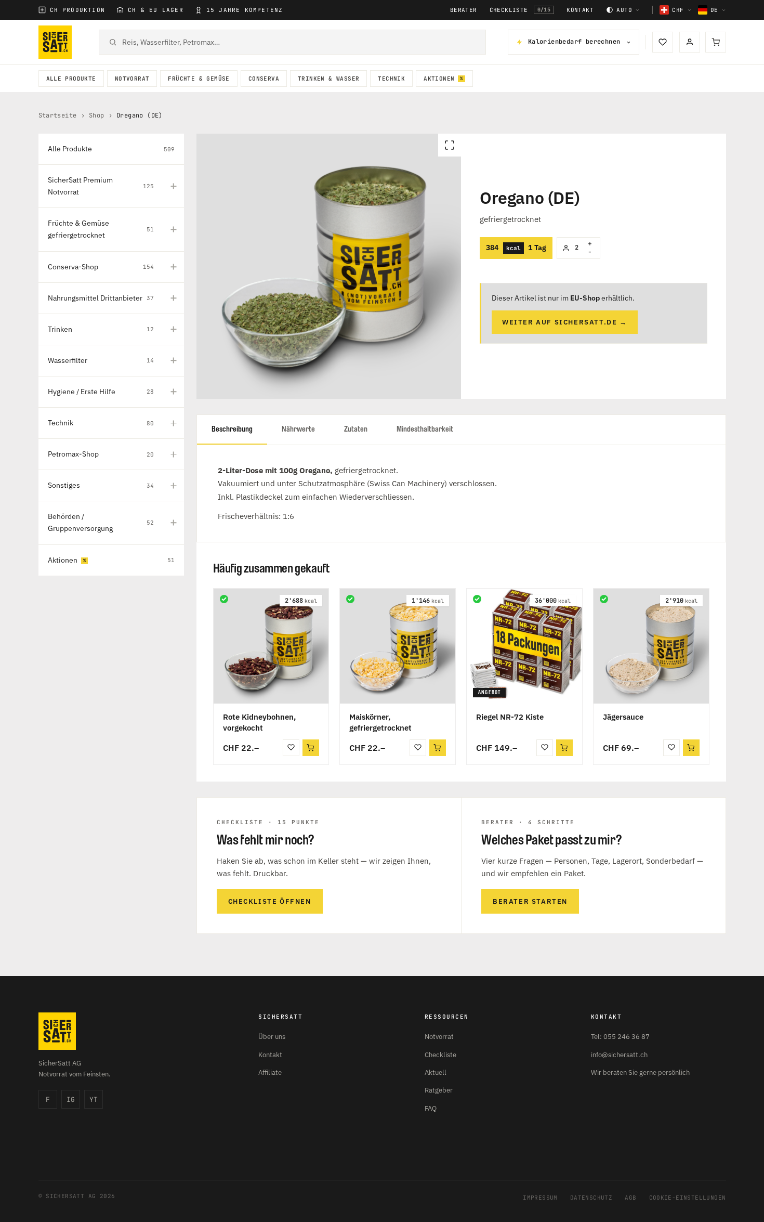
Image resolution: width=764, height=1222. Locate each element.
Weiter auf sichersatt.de (564, 322)
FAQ (431, 1108)
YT (93, 1099)
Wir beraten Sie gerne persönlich (640, 1072)
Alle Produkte (71, 78)
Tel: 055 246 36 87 (620, 1036)
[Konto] (689, 42)
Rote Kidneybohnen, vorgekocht (259, 722)
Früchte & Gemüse (198, 78)
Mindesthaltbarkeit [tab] (425, 429)
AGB (630, 1197)
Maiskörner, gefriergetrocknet (380, 722)
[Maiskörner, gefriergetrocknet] (397, 646)
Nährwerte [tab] (298, 429)
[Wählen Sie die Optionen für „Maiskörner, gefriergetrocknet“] (437, 747)
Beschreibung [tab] (232, 429)
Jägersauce (623, 717)
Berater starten (530, 901)
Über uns (271, 1036)
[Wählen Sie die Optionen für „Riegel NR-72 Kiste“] (564, 747)
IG (71, 1099)
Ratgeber (439, 1090)
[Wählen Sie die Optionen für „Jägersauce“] (691, 747)
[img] (224, 599)
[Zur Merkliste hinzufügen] (291, 747)
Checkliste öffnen (269, 901)
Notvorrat (132, 78)
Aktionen (439, 78)
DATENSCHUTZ (591, 1197)
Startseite (57, 115)
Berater (463, 10)
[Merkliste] (662, 42)
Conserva (263, 78)
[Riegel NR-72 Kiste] (524, 646)
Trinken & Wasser (328, 78)
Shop (96, 115)
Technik (391, 78)
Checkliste (520, 10)
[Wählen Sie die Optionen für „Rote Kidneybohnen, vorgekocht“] (310, 747)
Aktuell (435, 1072)
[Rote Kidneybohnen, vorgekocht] (271, 646)
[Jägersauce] (651, 646)
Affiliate (270, 1072)
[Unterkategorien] (173, 186)
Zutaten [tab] (355, 429)
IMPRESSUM (540, 1197)
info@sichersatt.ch (619, 1054)
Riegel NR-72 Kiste (510, 717)
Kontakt (580, 10)
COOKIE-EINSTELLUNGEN (687, 1197)
